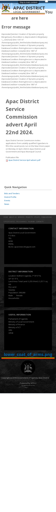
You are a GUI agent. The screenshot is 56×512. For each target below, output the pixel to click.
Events (7, 200)
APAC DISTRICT (29, 8)
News (6, 204)
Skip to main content (28, 2)
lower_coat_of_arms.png (28, 354)
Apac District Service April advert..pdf (24, 160)
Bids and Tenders (12, 193)
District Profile (10, 197)
